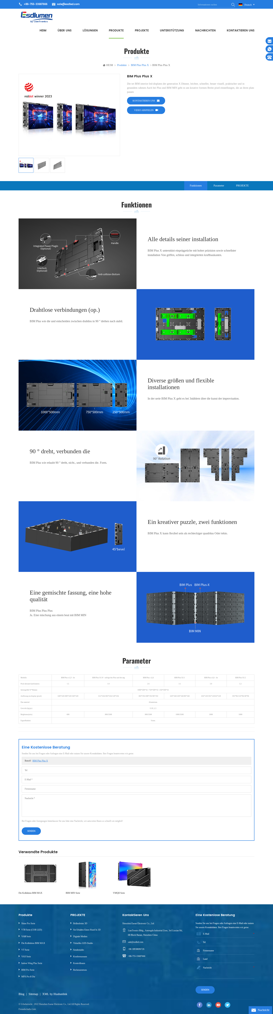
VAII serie (26, 956)
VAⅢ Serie (26, 936)
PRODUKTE (116, 30)
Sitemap (33, 994)
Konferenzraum (80, 956)
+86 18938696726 (136, 949)
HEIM (43, 30)
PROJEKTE (142, 30)
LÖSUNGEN (90, 30)
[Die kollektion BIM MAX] (40, 874)
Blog (21, 994)
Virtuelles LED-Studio (83, 943)
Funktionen (196, 185)
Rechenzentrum (80, 970)
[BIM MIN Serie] (87, 874)
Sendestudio (78, 950)
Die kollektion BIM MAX (30, 893)
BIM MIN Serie (73, 893)
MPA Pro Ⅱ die (28, 976)
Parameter (219, 185)
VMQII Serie (119, 893)
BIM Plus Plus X (40, 760)
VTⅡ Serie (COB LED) (31, 929)
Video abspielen (144, 110)
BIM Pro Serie (27, 970)
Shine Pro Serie (28, 923)
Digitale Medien (80, 936)
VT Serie (25, 950)
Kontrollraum (79, 963)
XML (45, 994)
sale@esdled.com (68, 4)
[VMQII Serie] (134, 874)
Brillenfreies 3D (80, 923)
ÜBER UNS (65, 30)
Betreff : (36, 760)
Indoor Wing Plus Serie (31, 963)
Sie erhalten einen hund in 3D (87, 929)
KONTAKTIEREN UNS (240, 30)
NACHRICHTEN (205, 30)
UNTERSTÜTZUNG (172, 30)
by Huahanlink (58, 994)
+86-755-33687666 (136, 956)
